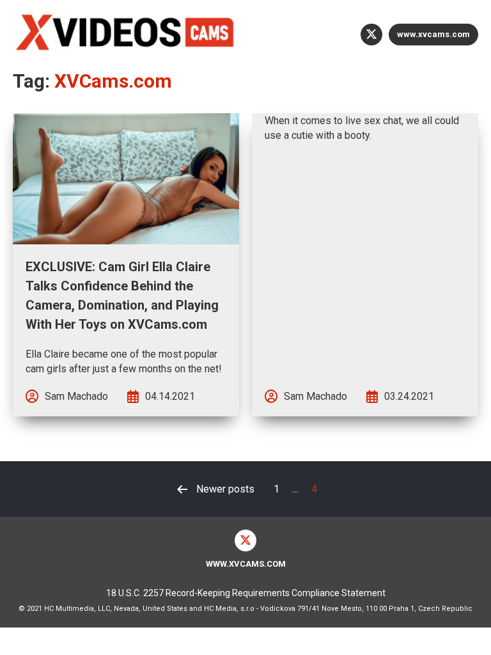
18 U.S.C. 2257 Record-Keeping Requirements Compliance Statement (246, 593)
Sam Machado (76, 396)
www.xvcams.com (433, 34)
